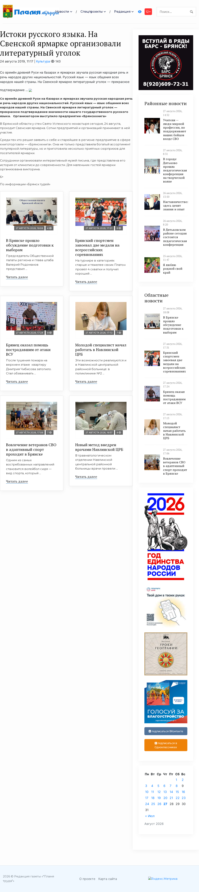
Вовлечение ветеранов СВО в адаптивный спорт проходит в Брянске (31, 449)
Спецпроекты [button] (91, 11)
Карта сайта (107, 879)
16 (183, 792)
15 (177, 792)
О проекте (87, 879)
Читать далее (17, 277)
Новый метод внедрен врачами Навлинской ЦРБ (99, 447)
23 (184, 798)
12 (159, 792)
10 (146, 792)
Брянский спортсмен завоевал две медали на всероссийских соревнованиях (97, 247)
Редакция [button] (122, 11)
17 (146, 798)
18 (152, 798)
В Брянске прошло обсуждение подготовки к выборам (30, 245)
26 (159, 804)
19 (159, 798)
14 (171, 792)
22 (178, 798)
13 (165, 792)
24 (147, 804)
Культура (43, 61)
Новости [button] (62, 11)
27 (165, 804)
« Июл (149, 816)
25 (153, 804)
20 (165, 798)
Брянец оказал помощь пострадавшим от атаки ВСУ (28, 349)
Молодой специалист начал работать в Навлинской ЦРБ (100, 349)
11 (152, 792)
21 (171, 798)
